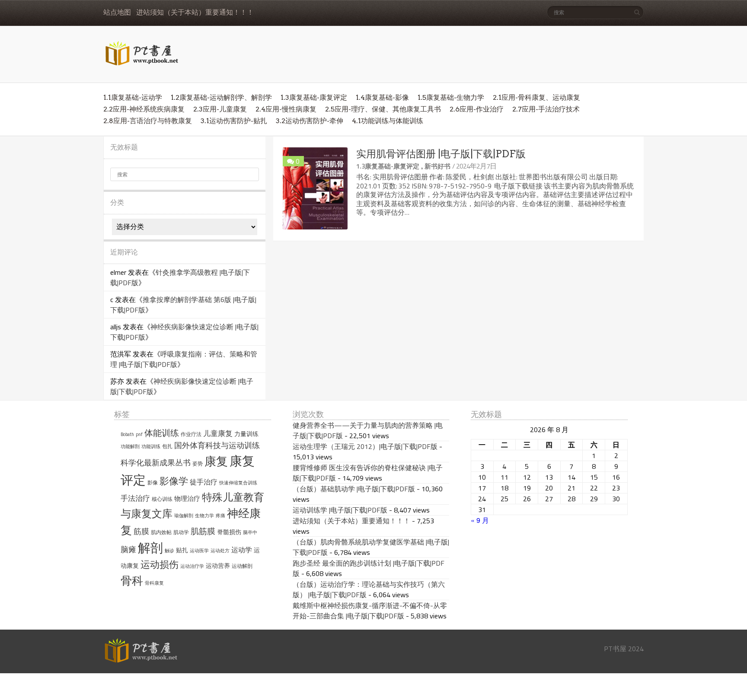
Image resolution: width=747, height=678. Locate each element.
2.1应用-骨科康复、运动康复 (536, 97)
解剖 (150, 547)
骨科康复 (154, 582)
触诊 (169, 550)
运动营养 (218, 565)
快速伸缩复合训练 (238, 482)
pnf (139, 434)
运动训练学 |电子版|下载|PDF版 (340, 510)
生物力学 (204, 515)
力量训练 (246, 434)
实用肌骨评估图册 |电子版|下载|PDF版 (441, 154)
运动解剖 (242, 566)
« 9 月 (480, 520)
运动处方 (220, 550)
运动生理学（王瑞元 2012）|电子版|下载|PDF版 (365, 446)
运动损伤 (159, 564)
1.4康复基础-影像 (382, 97)
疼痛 (220, 515)
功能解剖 (130, 446)
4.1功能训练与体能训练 (387, 121)
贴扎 (182, 550)
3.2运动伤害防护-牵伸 (309, 121)
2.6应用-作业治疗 (477, 109)
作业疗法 (191, 434)
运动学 (241, 549)
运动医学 (199, 550)
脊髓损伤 (229, 532)
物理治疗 (187, 498)
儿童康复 (218, 433)
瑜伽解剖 (183, 515)
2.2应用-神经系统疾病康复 (144, 109)
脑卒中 (250, 532)
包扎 (167, 446)
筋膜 (141, 531)
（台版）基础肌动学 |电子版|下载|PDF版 (354, 489)
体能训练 (161, 433)
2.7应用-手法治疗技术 (546, 109)
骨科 (132, 580)
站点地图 (117, 12)
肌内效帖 (161, 532)
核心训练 (162, 499)
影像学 (174, 481)
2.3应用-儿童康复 (220, 109)
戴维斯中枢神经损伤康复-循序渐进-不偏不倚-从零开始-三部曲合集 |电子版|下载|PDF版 (370, 610)
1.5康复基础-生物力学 (451, 97)
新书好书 (437, 166)
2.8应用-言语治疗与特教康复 (147, 121)
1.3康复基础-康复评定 (314, 97)
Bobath (127, 434)
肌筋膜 (203, 531)
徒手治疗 (203, 482)
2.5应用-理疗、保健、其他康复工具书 (383, 109)
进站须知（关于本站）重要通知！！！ (195, 12)
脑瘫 (128, 549)
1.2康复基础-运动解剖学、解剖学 (221, 97)
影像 (152, 482)
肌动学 (181, 532)
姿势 (197, 463)
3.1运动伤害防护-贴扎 (234, 121)
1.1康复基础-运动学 (132, 97)
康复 (216, 461)
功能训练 (150, 446)
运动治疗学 (192, 566)
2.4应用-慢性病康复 (285, 109)
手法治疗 (135, 498)
